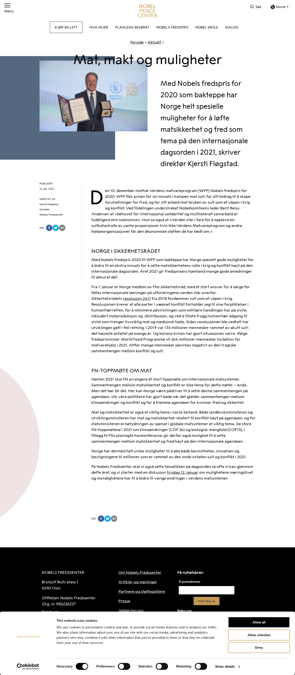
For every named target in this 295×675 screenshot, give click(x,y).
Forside (137, 42)
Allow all (258, 622)
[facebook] (49, 228)
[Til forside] (147, 10)
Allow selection (259, 635)
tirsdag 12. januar (182, 472)
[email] (62, 228)
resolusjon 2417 (137, 298)
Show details (225, 666)
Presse (124, 601)
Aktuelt (154, 42)
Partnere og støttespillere (141, 591)
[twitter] (55, 228)
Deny (259, 647)
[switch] (124, 666)
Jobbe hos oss (131, 610)
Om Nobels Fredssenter (139, 572)
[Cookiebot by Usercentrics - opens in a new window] (28, 666)
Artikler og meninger (137, 582)
